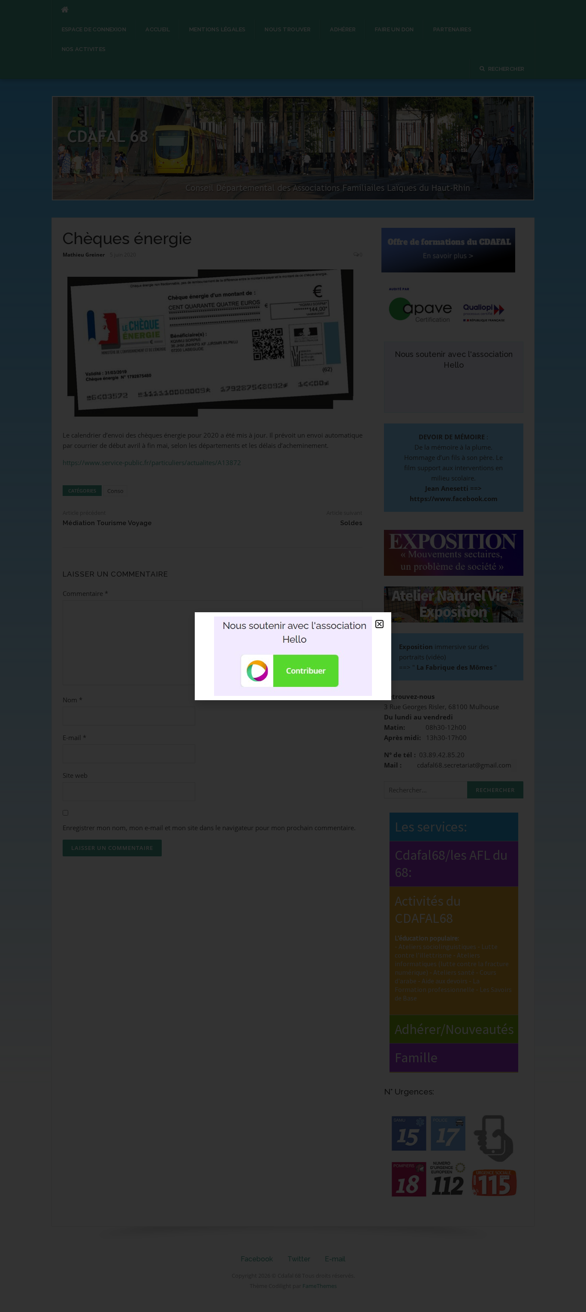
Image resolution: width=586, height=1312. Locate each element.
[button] (379, 624)
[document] (293, 656)
